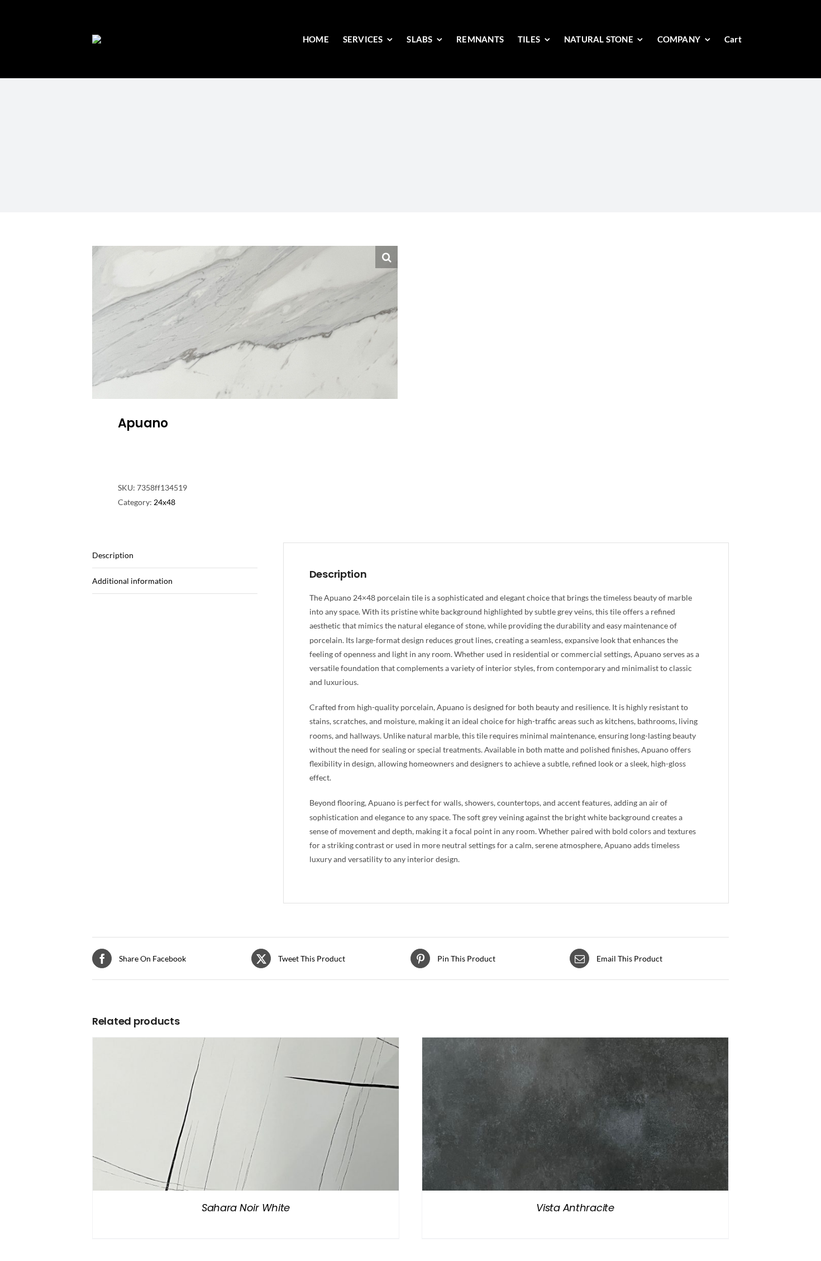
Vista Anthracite (575, 1208)
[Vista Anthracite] (575, 1044)
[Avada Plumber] (150, 38)
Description (112, 555)
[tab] (174, 555)
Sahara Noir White (246, 1208)
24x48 (164, 502)
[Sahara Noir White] (246, 1044)
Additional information (132, 581)
